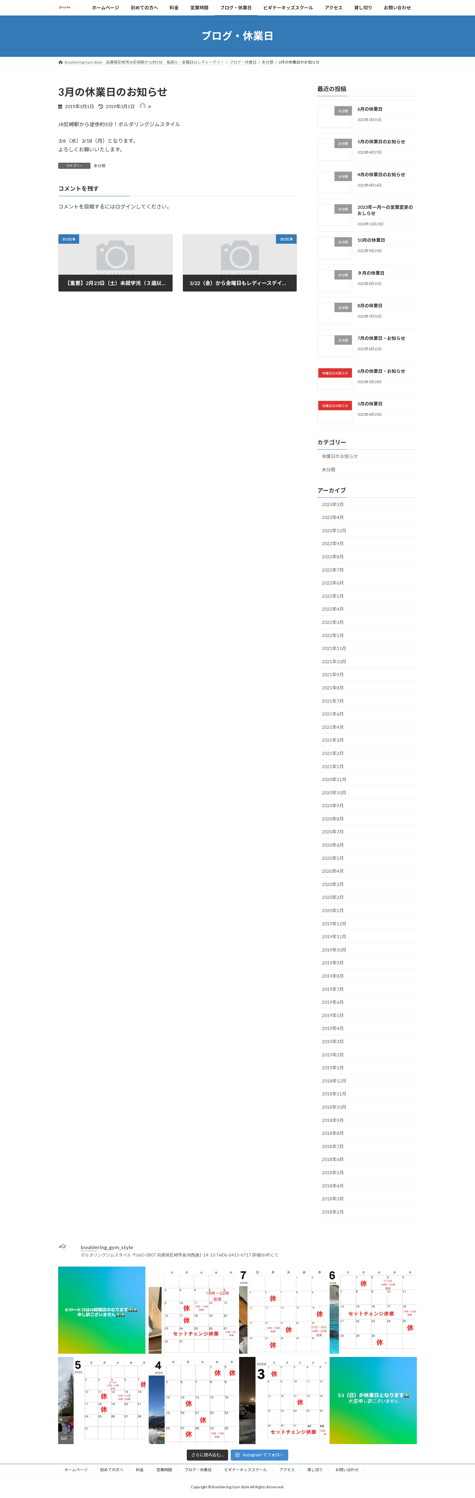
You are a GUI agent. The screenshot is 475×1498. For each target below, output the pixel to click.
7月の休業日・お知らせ (381, 338)
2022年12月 (334, 530)
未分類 (99, 165)
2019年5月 (333, 1015)
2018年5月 (333, 1172)
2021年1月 (333, 766)
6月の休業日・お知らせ (381, 370)
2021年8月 (333, 687)
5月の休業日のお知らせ (381, 141)
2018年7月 (333, 1146)
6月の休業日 (370, 109)
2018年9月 (333, 1120)
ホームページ (76, 1469)
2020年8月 (333, 818)
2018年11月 (334, 1093)
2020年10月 (334, 792)
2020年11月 (334, 779)
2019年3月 (333, 1041)
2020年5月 (333, 858)
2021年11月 (334, 648)
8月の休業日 (370, 305)
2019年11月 (334, 936)
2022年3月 (333, 622)
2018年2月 (333, 1211)
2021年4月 (333, 726)
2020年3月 (333, 884)
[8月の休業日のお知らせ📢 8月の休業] (192, 1310)
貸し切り (315, 1469)
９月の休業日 (371, 272)
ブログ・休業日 (198, 1469)
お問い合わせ (347, 1469)
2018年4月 (333, 1185)
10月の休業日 (371, 240)
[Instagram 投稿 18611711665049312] (101, 1310)
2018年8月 (333, 1133)
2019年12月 (334, 923)
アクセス (287, 1469)
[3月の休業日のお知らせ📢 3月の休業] (282, 1400)
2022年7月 (333, 569)
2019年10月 (334, 949)
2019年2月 (333, 1054)
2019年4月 (333, 1028)
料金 (140, 1469)
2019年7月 (333, 989)
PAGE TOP (458, 1447)
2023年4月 (333, 517)
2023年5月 (333, 504)
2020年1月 (333, 910)
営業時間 (164, 1469)
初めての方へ (111, 1469)
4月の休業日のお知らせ (381, 174)
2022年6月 (333, 583)
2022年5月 (333, 595)
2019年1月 (333, 1067)
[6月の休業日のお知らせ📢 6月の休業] (373, 1310)
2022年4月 (333, 609)
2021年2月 (333, 753)
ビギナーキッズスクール (245, 1469)
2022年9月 (333, 543)
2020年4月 (333, 871)
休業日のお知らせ (340, 456)
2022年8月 (333, 556)
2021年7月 (333, 700)
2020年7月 (333, 831)
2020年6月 (333, 845)
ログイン (125, 206)
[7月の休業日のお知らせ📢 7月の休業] (282, 1310)
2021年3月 (333, 740)
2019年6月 (333, 1002)
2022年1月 (333, 635)
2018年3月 (333, 1198)
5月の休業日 (370, 403)
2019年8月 (333, 976)
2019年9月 (333, 962)
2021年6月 (333, 714)
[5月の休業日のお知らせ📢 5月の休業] (101, 1400)
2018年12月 (334, 1080)
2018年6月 (333, 1159)
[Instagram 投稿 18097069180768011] (373, 1400)
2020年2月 (333, 897)
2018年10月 (334, 1107)
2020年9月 (333, 805)
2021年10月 (334, 661)
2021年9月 (333, 674)
